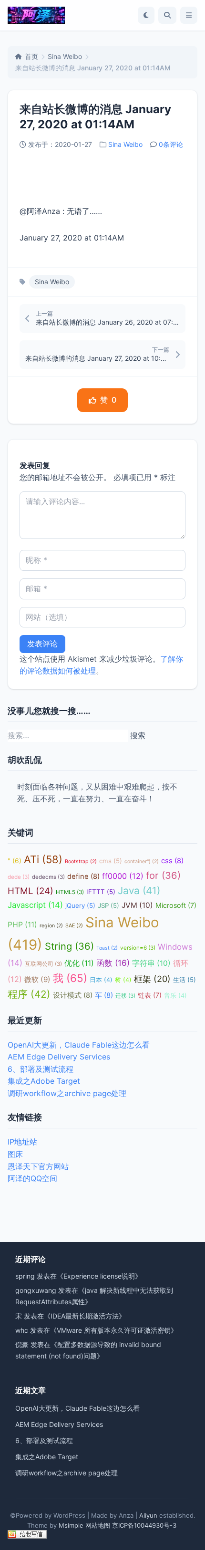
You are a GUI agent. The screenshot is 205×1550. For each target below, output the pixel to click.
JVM (137, 905)
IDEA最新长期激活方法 (85, 1316)
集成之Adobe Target (44, 1081)
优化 (79, 963)
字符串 (151, 963)
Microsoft (175, 905)
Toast (107, 948)
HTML (30, 891)
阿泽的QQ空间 (32, 1178)
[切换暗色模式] (146, 15)
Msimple (71, 1525)
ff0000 (123, 876)
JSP (108, 905)
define (83, 876)
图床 (15, 1154)
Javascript (35, 905)
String (69, 946)
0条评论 (171, 144)
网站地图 (97, 1525)
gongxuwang (35, 1290)
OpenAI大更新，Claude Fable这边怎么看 (79, 1044)
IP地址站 (22, 1141)
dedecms (48, 877)
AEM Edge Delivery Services (59, 1056)
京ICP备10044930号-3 (144, 1525)
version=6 (137, 947)
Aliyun (148, 1515)
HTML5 (70, 892)
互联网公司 (43, 964)
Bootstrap (81, 861)
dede (19, 877)
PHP (22, 924)
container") (141, 861)
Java (139, 890)
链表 (150, 995)
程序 (29, 994)
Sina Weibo (65, 56)
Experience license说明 (99, 1276)
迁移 (125, 995)
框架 (152, 979)
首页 (31, 56)
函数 (113, 963)
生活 (184, 979)
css (172, 861)
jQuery (80, 905)
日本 (101, 979)
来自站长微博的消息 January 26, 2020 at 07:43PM (108, 322)
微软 (37, 979)
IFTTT (100, 891)
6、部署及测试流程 (40, 1069)
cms (110, 861)
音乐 (175, 995)
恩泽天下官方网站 (38, 1166)
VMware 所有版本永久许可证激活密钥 (114, 1330)
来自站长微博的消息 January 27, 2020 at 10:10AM (97, 358)
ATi (43, 859)
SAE (74, 926)
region (51, 926)
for (163, 875)
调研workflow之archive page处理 (67, 1093)
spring (25, 1276)
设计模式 (72, 995)
